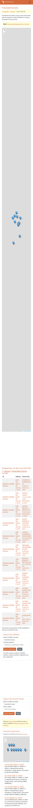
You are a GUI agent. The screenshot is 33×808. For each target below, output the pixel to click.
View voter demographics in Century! (18, 24)
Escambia (5, 11)
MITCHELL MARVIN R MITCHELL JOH (26, 564)
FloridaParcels (9, 2)
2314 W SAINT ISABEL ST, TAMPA (14, 787)
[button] (16, 213)
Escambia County (19, 471)
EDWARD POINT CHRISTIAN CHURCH (25, 579)
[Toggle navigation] (30, 2)
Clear (19, 649)
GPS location (24, 734)
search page (12, 721)
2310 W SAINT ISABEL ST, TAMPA (14, 764)
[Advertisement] (16, 450)
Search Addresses (9, 649)
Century (12, 11)
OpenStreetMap (27, 431)
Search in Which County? (10, 637)
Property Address (8, 642)
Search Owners (9, 713)
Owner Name (7, 707)
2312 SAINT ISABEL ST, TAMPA (13, 775)
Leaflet (20, 431)
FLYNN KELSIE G (26, 619)
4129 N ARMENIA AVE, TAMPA (13, 798)
